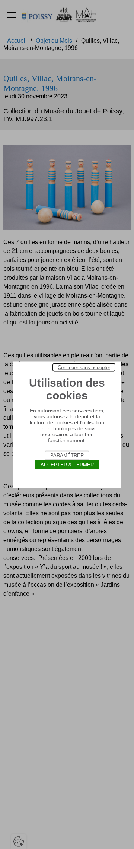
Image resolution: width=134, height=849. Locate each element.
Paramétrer (67, 455)
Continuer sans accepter (84, 367)
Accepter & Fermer (67, 464)
